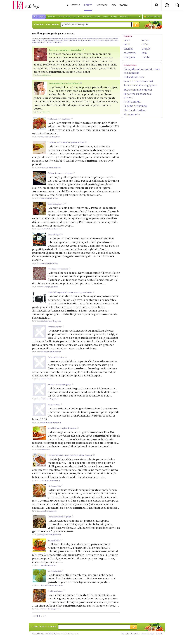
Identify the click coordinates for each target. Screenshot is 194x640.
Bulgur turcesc (54, 404)
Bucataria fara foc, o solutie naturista (64, 83)
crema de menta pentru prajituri (48, 40)
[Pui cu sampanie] (39, 490)
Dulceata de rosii (134, 77)
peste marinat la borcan (90, 40)
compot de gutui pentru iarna (108, 40)
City (114, 5)
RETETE (42, 17)
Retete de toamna (130, 65)
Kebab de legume (55, 326)
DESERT (97, 17)
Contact (159, 634)
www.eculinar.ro (42, 379)
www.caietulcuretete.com (45, 198)
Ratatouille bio (54, 540)
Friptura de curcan (55, 591)
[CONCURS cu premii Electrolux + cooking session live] (39, 297)
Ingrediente (135, 634)
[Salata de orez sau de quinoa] (39, 389)
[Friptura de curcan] (39, 595)
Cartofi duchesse (55, 571)
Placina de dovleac (135, 110)
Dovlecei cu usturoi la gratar (59, 516)
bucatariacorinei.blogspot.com (46, 167)
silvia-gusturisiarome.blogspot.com (47, 585)
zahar (145, 40)
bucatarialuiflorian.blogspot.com (47, 229)
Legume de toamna (135, 106)
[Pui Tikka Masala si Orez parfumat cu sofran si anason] (39, 460)
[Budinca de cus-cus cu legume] (39, 178)
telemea (128, 48)
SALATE (76, 17)
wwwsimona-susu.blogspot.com (46, 352)
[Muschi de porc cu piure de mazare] (39, 433)
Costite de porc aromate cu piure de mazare (66, 142)
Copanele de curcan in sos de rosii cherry (66, 50)
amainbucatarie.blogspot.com (46, 609)
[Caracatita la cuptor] (39, 362)
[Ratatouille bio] (39, 545)
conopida (129, 57)
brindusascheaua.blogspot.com (46, 321)
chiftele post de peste (39, 42)
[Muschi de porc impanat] (39, 273)
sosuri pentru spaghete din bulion (71, 40)
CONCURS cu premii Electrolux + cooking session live (70, 292)
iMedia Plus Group (54, 634)
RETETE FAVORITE (153, 17)
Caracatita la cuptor (56, 357)
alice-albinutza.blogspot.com (46, 137)
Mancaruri (86, 17)
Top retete (125, 634)
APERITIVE (52, 17)
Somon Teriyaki (54, 234)
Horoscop (102, 5)
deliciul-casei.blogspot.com (45, 399)
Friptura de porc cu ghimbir (59, 119)
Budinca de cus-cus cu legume (60, 173)
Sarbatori (124, 17)
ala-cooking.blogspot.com (45, 287)
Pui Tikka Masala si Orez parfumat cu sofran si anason (70, 455)
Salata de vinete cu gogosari (140, 85)
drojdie (146, 48)
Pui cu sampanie (54, 486)
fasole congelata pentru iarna (92, 39)
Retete (88, 5)
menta (146, 57)
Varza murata (132, 114)
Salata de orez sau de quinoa (59, 384)
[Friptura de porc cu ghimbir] (39, 123)
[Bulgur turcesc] (39, 409)
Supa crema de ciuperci (138, 89)
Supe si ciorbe (64, 17)
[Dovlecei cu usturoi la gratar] (39, 521)
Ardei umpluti (132, 101)
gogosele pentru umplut (54, 42)
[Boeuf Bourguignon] (39, 208)
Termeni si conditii (148, 634)
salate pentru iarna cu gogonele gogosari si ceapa (65, 39)
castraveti (130, 53)
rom (144, 53)
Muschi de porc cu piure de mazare (62, 428)
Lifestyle (75, 5)
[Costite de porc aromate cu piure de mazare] (39, 147)
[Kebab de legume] (39, 331)
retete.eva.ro (42, 75)
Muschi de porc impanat (58, 268)
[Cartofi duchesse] (39, 575)
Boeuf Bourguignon (55, 204)
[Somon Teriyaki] (39, 239)
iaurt (127, 44)
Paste (105, 17)
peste (127, 40)
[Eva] (19, 3)
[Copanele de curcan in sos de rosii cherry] (40, 54)
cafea (145, 44)
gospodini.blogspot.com (44, 511)
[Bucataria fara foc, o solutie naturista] (40, 88)
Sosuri (114, 17)
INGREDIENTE (128, 36)
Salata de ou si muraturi (138, 81)
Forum (123, 5)
